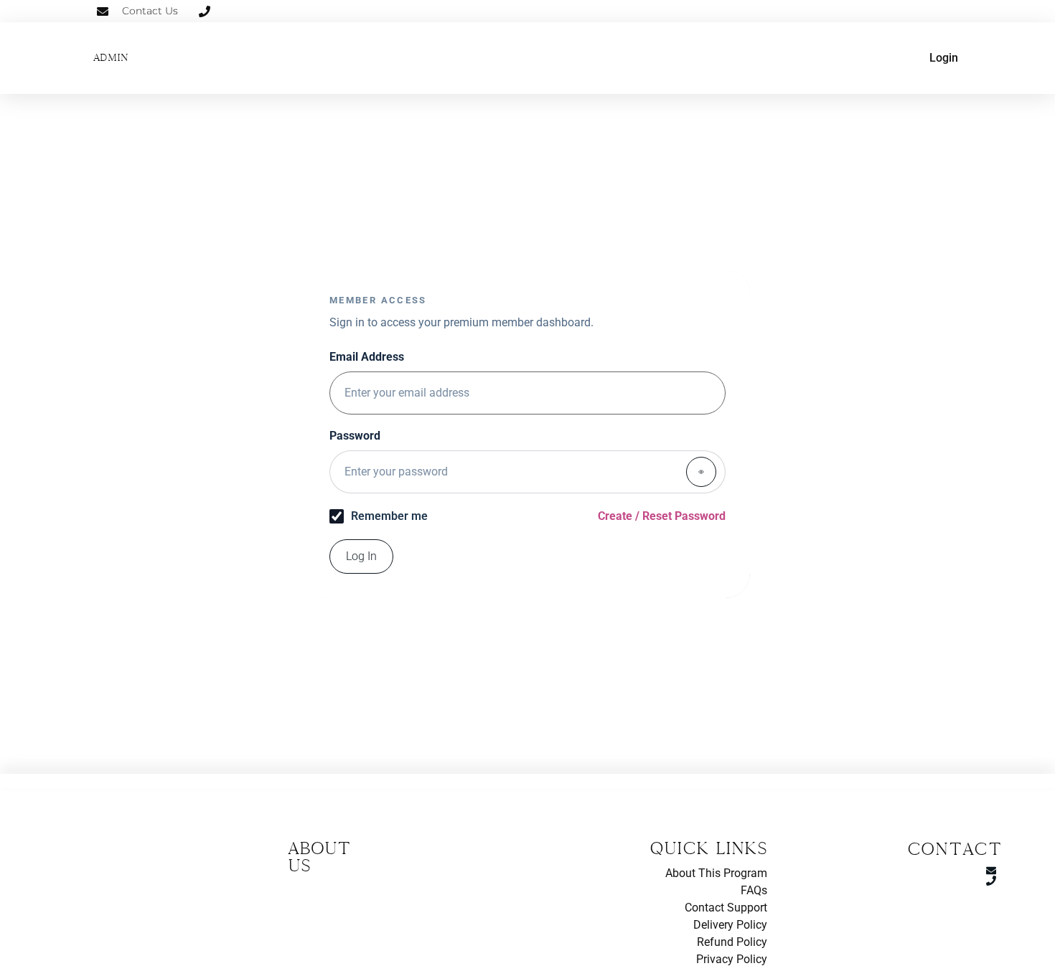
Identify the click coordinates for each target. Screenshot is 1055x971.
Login (943, 58)
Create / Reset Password (662, 516)
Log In (361, 556)
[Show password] (701, 472)
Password (354, 436)
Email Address (366, 357)
